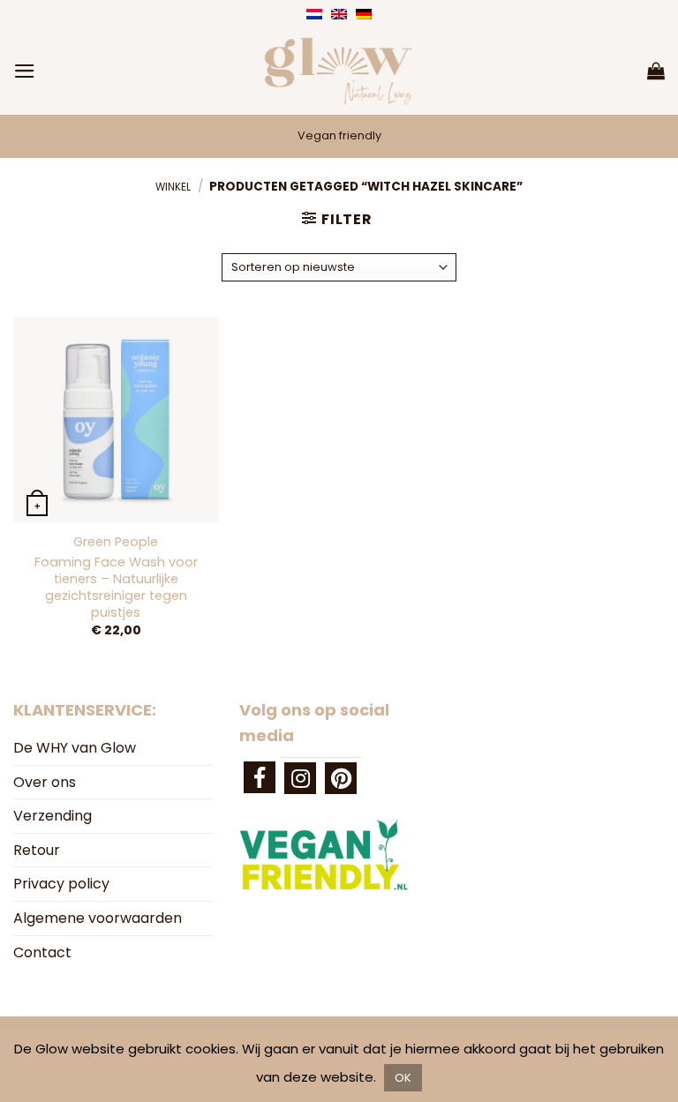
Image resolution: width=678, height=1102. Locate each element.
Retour (36, 850)
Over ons (44, 782)
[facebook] (259, 777)
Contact (42, 952)
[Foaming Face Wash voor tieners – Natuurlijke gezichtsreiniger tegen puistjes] (116, 419)
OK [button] (403, 1077)
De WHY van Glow (74, 748)
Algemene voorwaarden (97, 918)
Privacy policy (61, 883)
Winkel (173, 187)
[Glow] (339, 70)
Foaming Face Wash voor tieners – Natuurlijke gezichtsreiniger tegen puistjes (116, 587)
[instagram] (300, 778)
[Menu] (24, 71)
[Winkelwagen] (656, 70)
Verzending (52, 816)
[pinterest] (341, 778)
